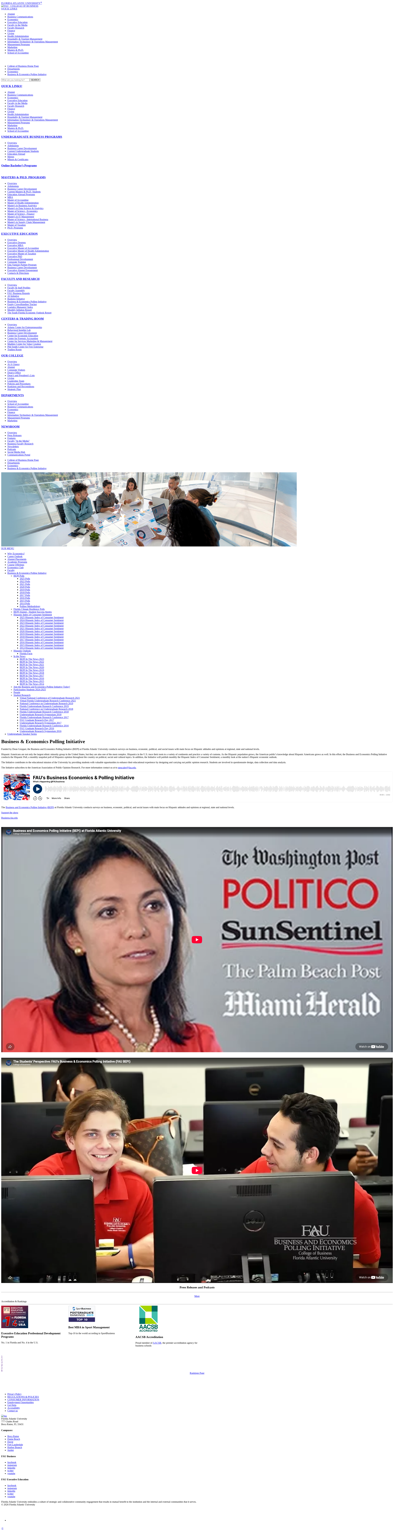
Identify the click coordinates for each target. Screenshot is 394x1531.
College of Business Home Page (23, 66)
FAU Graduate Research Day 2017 (37, 720)
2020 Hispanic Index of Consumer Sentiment (42, 631)
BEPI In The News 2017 (32, 675)
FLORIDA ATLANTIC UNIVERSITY (21, 3)
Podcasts (11, 449)
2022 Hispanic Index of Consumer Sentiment (42, 625)
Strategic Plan (14, 389)
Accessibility (13, 1408)
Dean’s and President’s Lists (21, 375)
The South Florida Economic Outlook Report (29, 312)
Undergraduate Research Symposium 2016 (40, 731)
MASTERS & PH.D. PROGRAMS (23, 177)
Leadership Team (15, 381)
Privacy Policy (14, 1394)
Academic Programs (17, 562)
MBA (10, 197)
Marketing (12, 47)
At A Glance (13, 364)
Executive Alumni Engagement (22, 270)
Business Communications (20, 16)
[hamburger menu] (197, 59)
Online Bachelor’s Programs (19, 165)
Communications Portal (18, 455)
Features (11, 438)
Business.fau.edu (9, 818)
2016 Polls (25, 598)
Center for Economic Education (22, 335)
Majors (10, 156)
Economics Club (15, 567)
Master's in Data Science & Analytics (25, 208)
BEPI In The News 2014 (32, 684)
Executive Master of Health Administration (28, 251)
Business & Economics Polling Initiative (26, 74)
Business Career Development (22, 148)
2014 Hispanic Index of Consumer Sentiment (42, 648)
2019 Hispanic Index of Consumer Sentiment (42, 634)
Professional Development (20, 259)
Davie (10, 1442)
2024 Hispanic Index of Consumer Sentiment (42, 620)
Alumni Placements (16, 559)
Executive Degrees (16, 242)
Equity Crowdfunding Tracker (22, 304)
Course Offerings (15, 564)
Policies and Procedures (18, 383)
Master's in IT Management (20, 216)
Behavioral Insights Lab (19, 330)
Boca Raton (13, 1436)
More (197, 1296)
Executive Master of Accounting (23, 248)
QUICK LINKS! (11, 86)
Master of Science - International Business (27, 219)
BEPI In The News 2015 (32, 681)
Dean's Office (14, 372)
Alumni (11, 14)
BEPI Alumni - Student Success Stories (33, 612)
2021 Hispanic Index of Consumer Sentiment (42, 628)
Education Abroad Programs (21, 194)
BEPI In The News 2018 (32, 673)
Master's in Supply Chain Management (26, 222)
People (17, 692)
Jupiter (10, 1450)
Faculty (11, 570)
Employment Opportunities (20, 1402)
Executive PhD (14, 256)
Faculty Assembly (16, 290)
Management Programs (18, 44)
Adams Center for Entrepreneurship (24, 327)
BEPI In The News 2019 (32, 670)
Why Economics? (16, 553)
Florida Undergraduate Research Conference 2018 (44, 711)
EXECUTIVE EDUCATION (19, 233)
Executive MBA (15, 245)
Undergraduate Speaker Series (22, 734)
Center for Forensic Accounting (22, 338)
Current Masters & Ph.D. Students (24, 191)
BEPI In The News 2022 (32, 662)
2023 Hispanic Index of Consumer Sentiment (42, 623)
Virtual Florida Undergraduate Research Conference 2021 (48, 700)
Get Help (11, 1405)
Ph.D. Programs (15, 227)
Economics (12, 19)
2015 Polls (25, 600)
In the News (19, 656)
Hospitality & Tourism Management (24, 39)
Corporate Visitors (16, 370)
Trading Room (14, 349)
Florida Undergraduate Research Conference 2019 (44, 706)
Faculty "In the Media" (18, 441)
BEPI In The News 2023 (32, 659)
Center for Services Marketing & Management (29, 341)
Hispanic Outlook (22, 650)
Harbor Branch (14, 1447)
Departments (13, 69)
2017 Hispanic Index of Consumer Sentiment (42, 639)
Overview (12, 143)
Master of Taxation (16, 225)
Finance (11, 30)
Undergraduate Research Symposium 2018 (40, 714)
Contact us (12, 1410)
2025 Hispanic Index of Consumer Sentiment (42, 617)
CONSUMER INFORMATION (23, 1399)
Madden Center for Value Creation (24, 344)
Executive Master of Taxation (21, 253)
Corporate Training (16, 262)
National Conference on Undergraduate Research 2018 (46, 709)
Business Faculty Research (20, 443)
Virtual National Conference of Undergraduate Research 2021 (50, 698)
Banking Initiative (16, 299)
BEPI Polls (19, 576)
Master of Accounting (17, 200)
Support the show (9, 812)
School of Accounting (18, 52)
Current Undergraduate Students (23, 151)
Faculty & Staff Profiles (18, 287)
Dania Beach (13, 1439)
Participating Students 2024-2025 (30, 689)
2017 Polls (25, 595)
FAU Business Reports (18, 293)
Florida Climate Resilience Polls (29, 609)
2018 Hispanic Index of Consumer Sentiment (42, 637)
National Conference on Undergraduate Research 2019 (46, 703)
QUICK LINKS (9, 8)
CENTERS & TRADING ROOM (22, 318)
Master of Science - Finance (20, 214)
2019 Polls (25, 589)
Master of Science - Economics (22, 211)
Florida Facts (26, 653)
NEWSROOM (10, 426)
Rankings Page (197, 1373)
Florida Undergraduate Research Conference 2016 (44, 725)
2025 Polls (25, 578)
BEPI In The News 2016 (32, 678)
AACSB (157, 1343)
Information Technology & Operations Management (32, 41)
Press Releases (14, 435)
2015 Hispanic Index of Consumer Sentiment (42, 645)
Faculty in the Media (17, 25)
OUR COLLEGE (12, 355)
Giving (10, 33)
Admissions (13, 145)
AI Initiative (13, 296)
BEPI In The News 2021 (32, 664)
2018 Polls (25, 592)
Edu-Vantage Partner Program (21, 264)
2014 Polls (25, 603)
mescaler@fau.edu (127, 767)
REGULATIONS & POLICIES (23, 1397)
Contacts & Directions (18, 273)
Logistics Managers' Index (20, 307)
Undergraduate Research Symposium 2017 (40, 723)
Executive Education (17, 22)
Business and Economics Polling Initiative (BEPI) (30, 807)
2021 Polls (25, 584)
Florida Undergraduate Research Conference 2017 (44, 717)
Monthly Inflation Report (19, 310)
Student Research (22, 695)
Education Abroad (16, 154)
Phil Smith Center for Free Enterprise (25, 346)
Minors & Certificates (17, 159)
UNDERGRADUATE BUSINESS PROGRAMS (31, 136)
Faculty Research (15, 28)
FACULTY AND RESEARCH (20, 279)
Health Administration (18, 36)
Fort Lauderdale (15, 1444)
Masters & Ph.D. (15, 50)
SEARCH (35, 80)
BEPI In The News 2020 (32, 667)
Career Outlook (14, 556)
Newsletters (13, 446)
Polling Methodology (30, 606)
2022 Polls (25, 581)
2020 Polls (25, 587)
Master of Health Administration (23, 202)
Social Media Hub (16, 452)
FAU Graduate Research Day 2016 (37, 728)
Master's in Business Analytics (22, 205)
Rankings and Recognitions (20, 386)
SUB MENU (7, 548)
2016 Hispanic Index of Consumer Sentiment (42, 642)
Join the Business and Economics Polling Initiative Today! (42, 686)
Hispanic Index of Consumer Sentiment (33, 614)
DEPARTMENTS (12, 395)
